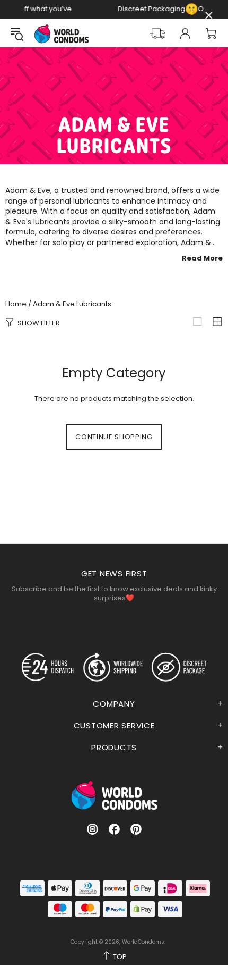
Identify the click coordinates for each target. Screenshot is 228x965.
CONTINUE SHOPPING (113, 437)
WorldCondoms (61, 34)
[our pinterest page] (136, 829)
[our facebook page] (114, 829)
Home (16, 304)
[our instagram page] (92, 829)
